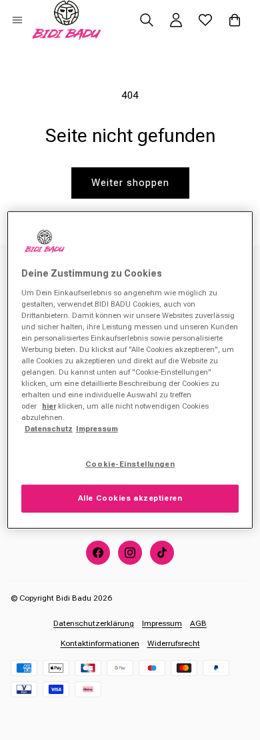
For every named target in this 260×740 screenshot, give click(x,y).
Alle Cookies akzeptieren (130, 498)
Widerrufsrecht (173, 643)
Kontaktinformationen (100, 643)
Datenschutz (49, 428)
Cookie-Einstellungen (130, 464)
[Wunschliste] (205, 20)
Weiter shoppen (130, 183)
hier (49, 406)
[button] (17, 20)
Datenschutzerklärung (93, 623)
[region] (130, 370)
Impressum (162, 623)
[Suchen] (146, 20)
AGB (198, 623)
